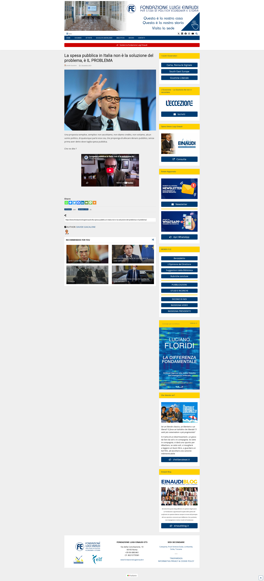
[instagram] (189, 33)
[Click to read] (87, 254)
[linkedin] (182, 33)
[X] (179, 33)
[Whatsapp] (66, 202)
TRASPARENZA (176, 558)
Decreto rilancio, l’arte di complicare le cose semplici (130, 259)
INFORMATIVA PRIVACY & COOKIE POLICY (176, 561)
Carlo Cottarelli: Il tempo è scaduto (83, 260)
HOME (68, 38)
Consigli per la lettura (171, 324)
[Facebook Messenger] (70, 202)
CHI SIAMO (78, 38)
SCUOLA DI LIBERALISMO (104, 38)
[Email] (86, 202)
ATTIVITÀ (89, 38)
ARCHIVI (131, 38)
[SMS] (90, 202)
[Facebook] (78, 202)
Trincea (71, 281)
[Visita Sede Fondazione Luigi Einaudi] (132, 30)
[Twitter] (74, 202)
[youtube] (193, 33)
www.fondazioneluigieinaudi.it (132, 560)
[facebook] (186, 33)
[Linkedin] (82, 202)
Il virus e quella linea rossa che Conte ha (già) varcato (131, 280)
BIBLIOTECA (120, 38)
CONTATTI (141, 38)
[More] (94, 202)
